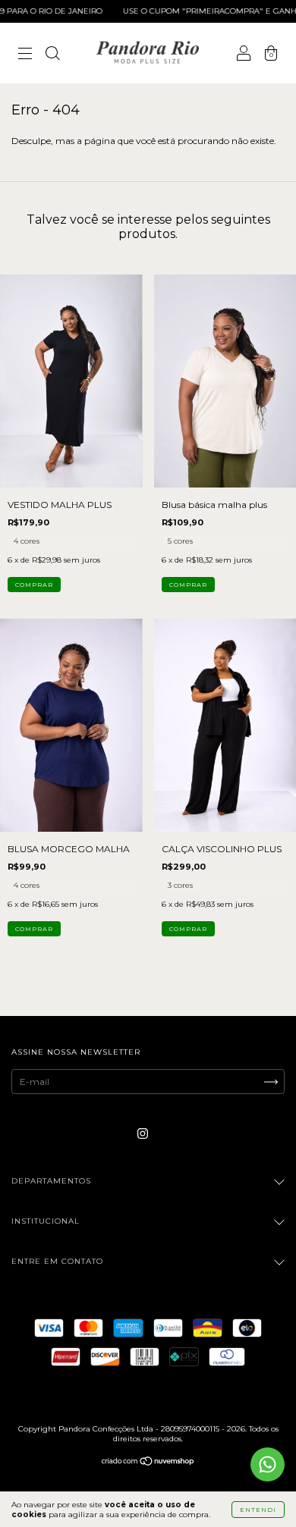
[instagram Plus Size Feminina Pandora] (142, 1134)
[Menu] (25, 55)
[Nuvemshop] (148, 1463)
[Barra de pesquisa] (52, 55)
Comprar (34, 584)
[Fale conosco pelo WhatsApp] (267, 1464)
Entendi (258, 1509)
